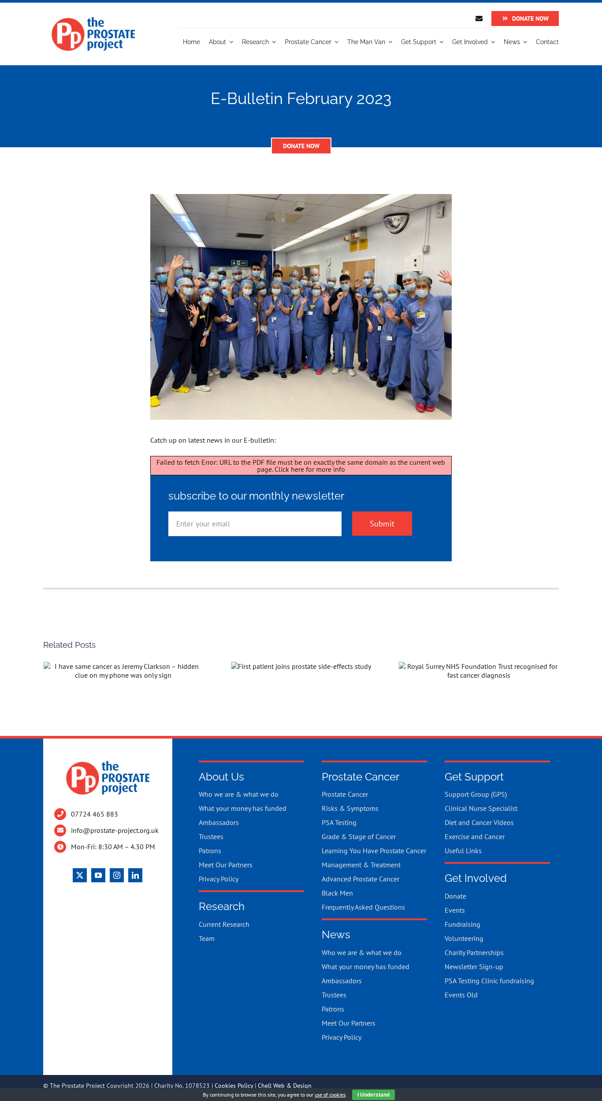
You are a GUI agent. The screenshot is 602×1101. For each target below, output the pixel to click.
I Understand (373, 1095)
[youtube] (98, 875)
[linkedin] (135, 875)
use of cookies (330, 1094)
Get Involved (476, 878)
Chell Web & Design (285, 1086)
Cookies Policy (234, 1086)
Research (222, 906)
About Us (221, 776)
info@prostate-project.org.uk (115, 830)
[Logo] (93, 20)
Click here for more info (310, 469)
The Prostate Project (77, 1086)
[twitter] (80, 875)
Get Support (474, 776)
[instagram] (117, 875)
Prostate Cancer (360, 776)
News (336, 934)
